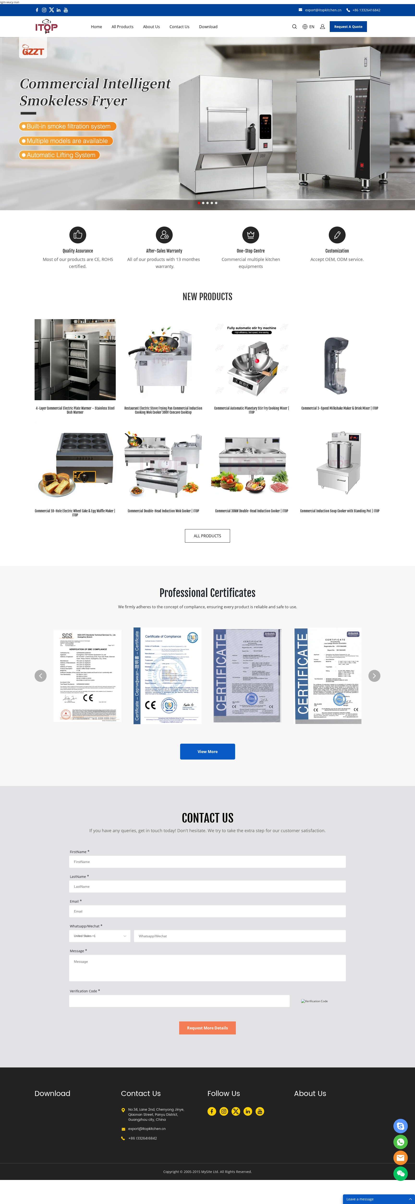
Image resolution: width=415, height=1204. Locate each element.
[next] (374, 676)
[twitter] (51, 10)
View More (208, 751)
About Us (151, 26)
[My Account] (322, 26)
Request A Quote (348, 26)
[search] (294, 27)
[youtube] (65, 10)
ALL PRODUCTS (207, 536)
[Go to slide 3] (207, 203)
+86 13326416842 (366, 10)
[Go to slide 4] (212, 203)
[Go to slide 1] (199, 203)
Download (208, 26)
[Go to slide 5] (216, 203)
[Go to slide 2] (203, 203)
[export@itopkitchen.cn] (300, 10)
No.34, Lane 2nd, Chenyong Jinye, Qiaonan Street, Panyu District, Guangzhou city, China (156, 1114)
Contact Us (179, 26)
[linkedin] (58, 10)
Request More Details (207, 1028)
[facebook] (37, 10)
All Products (123, 26)
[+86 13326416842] (348, 10)
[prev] (41, 676)
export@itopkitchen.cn (323, 10)
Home (96, 26)
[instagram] (44, 10)
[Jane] (400, 1126)
